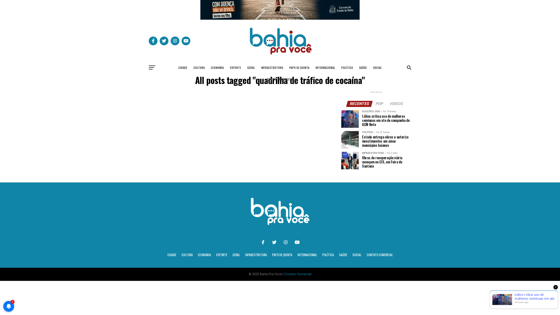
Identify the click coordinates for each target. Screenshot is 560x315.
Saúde (363, 67)
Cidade (182, 67)
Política (347, 67)
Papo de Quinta (299, 67)
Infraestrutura (272, 67)
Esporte (235, 67)
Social (377, 67)
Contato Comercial (280, 79)
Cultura (199, 67)
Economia (217, 67)
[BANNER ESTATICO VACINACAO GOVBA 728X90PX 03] (280, 18)
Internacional (325, 67)
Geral (251, 67)
